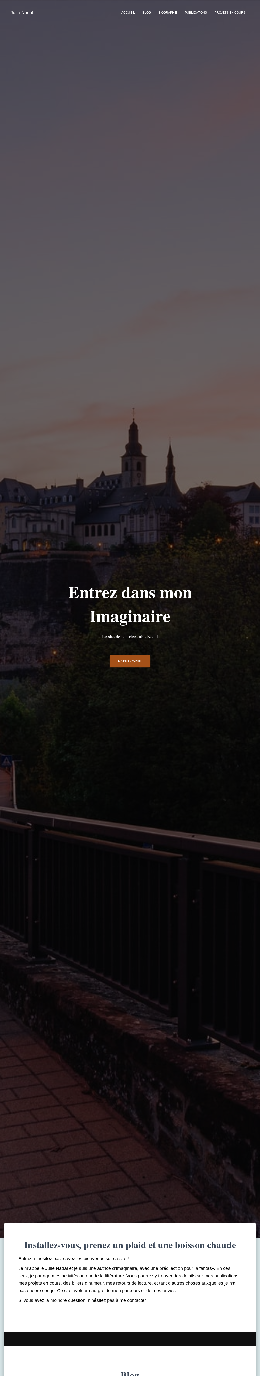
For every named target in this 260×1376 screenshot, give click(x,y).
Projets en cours (230, 12)
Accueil (128, 12)
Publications (196, 12)
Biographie (167, 12)
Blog (146, 12)
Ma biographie (130, 661)
